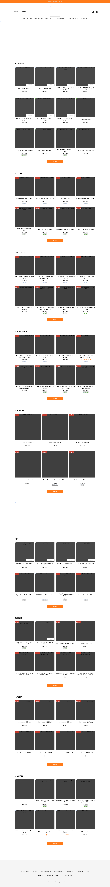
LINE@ (57, 875)
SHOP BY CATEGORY (60, 18)
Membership (70, 871)
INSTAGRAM (50, 875)
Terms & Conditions (59, 871)
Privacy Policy (80, 871)
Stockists (34, 871)
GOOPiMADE (48, 18)
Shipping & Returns (45, 871)
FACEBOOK (41, 875)
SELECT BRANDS (73, 18)
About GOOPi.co (25, 871)
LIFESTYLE (84, 18)
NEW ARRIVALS (38, 18)
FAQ (88, 871)
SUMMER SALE (27, 18)
